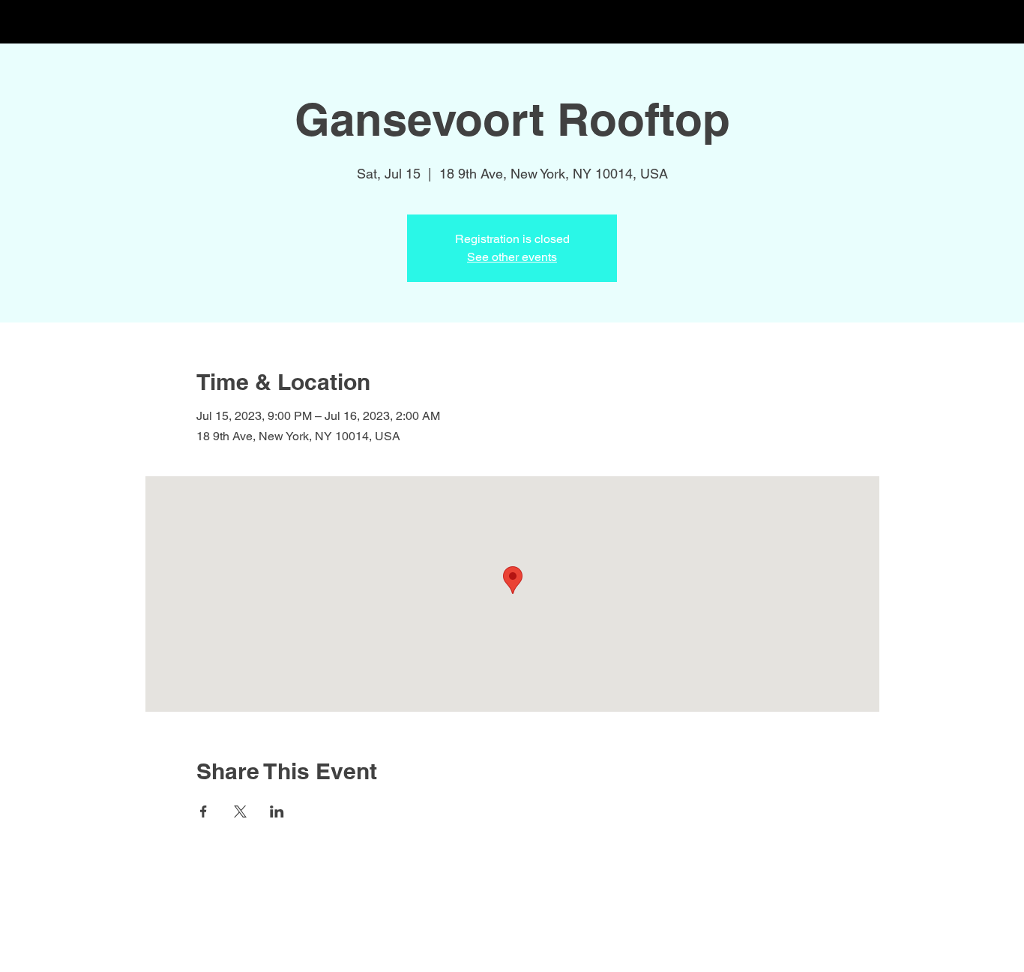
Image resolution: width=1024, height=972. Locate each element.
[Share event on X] (240, 812)
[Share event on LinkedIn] (277, 812)
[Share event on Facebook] (203, 812)
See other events (512, 257)
